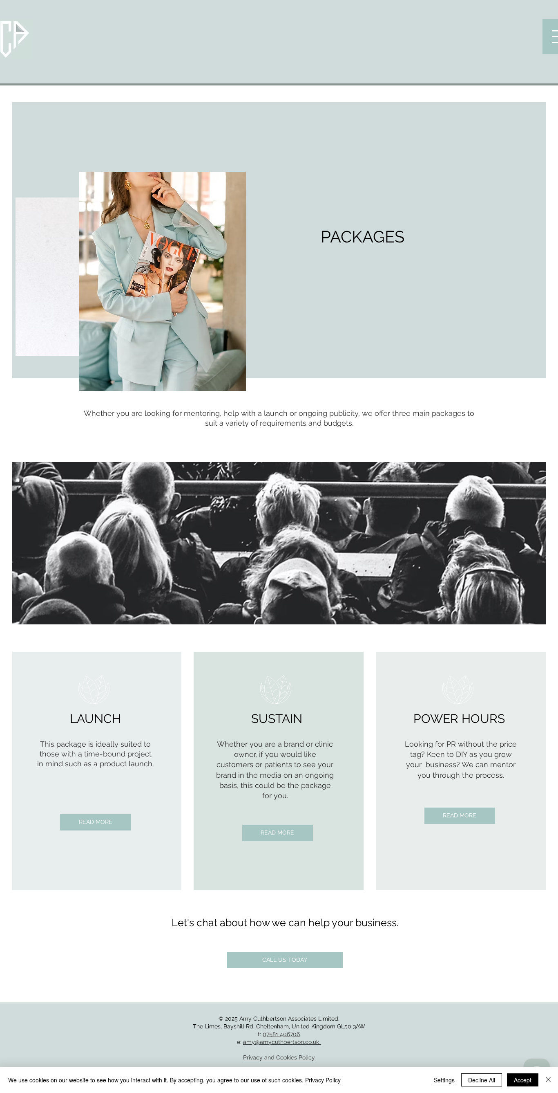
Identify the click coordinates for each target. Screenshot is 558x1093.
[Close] (548, 1079)
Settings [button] (444, 1080)
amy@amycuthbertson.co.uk (282, 1042)
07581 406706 (281, 1034)
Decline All (481, 1080)
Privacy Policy (323, 1080)
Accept (522, 1080)
